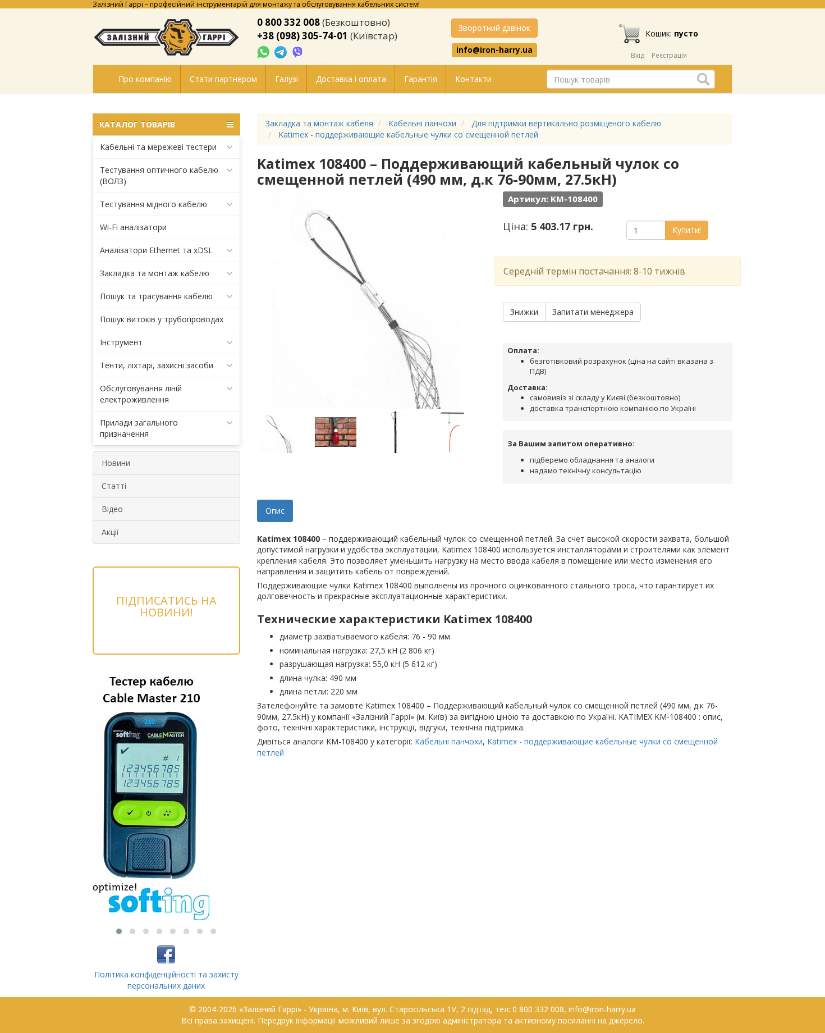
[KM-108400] (285, 432)
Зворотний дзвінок (494, 27)
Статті (114, 486)
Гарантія (420, 79)
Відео (112, 509)
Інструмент (121, 342)
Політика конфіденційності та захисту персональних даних (166, 980)
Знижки (524, 312)
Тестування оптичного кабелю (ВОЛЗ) (159, 175)
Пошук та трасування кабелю (156, 296)
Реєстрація (669, 55)
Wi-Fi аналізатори (133, 227)
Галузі (286, 79)
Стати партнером (223, 79)
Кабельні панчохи (449, 741)
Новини (116, 463)
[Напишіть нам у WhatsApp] (264, 51)
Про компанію (145, 79)
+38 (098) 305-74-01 (302, 35)
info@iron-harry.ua (494, 50)
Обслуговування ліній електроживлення (141, 394)
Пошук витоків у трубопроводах (161, 319)
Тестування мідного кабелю (153, 204)
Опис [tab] (275, 510)
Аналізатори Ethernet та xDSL (156, 250)
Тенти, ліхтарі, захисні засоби (156, 365)
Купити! (686, 230)
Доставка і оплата (351, 79)
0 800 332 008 (288, 22)
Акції (110, 532)
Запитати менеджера (593, 312)
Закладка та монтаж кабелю (154, 273)
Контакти (473, 79)
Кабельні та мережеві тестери (158, 146)
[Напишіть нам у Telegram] (281, 51)
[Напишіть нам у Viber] (298, 51)
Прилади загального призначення (139, 428)
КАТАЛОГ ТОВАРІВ (137, 124)
